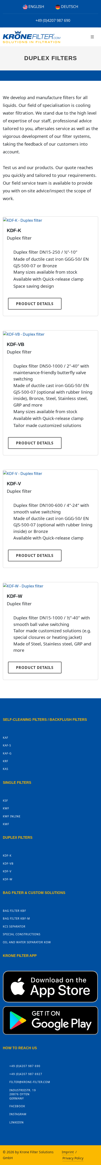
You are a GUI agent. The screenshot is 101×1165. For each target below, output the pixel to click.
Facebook (17, 1106)
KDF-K (14, 230)
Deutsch (69, 6)
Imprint (68, 1152)
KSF (5, 800)
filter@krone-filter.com (29, 1082)
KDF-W (14, 596)
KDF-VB (15, 344)
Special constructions (21, 934)
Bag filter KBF (14, 911)
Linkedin (16, 1122)
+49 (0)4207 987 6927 (25, 1074)
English (35, 6)
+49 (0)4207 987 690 (52, 20)
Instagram (18, 1114)
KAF (5, 737)
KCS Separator (14, 926)
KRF (5, 761)
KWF (6, 808)
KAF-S (7, 745)
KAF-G (7, 753)
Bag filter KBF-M (16, 918)
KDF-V (14, 483)
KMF (6, 824)
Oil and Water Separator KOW (27, 942)
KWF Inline (11, 816)
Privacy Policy (72, 1158)
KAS (5, 769)
